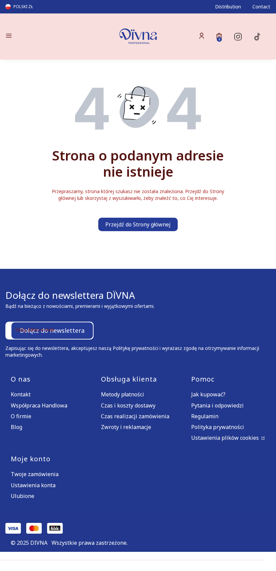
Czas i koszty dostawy (128, 405)
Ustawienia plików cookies (225, 437)
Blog (16, 427)
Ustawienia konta (33, 485)
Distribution (228, 6)
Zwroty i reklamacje (126, 427)
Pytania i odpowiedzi (217, 405)
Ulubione (22, 496)
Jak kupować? (208, 394)
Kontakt (21, 394)
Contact (261, 6)
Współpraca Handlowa (39, 405)
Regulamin (204, 416)
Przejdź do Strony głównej (138, 224)
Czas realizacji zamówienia (135, 416)
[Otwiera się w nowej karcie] (238, 36)
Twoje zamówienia (35, 474)
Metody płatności (122, 394)
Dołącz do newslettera (52, 330)
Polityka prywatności (217, 427)
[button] (47, 36)
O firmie (21, 416)
